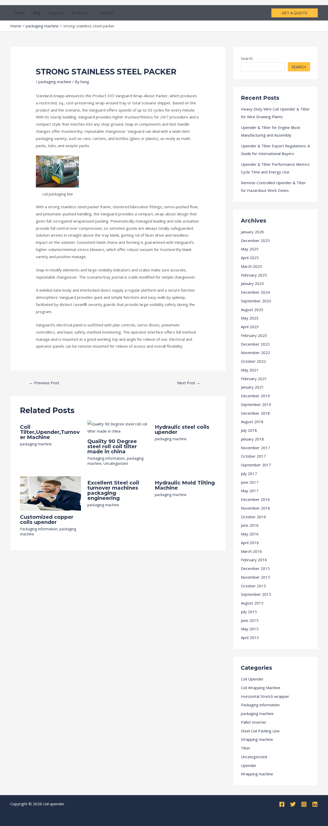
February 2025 (254, 275)
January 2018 (252, 439)
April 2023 (250, 326)
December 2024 (255, 292)
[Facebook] (282, 804)
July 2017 (249, 473)
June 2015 (250, 620)
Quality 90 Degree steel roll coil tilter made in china (112, 446)
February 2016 (254, 559)
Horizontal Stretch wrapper (265, 696)
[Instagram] (304, 804)
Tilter (245, 748)
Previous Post (44, 382)
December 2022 (255, 344)
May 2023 (250, 318)
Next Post (188, 382)
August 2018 (252, 421)
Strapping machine (257, 739)
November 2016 (255, 508)
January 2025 (252, 283)
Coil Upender (252, 678)
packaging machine (54, 81)
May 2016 (250, 533)
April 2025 (250, 257)
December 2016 (255, 499)
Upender (249, 765)
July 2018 (249, 430)
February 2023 (254, 335)
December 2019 (255, 395)
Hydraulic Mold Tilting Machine (185, 485)
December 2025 (255, 240)
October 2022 (253, 361)
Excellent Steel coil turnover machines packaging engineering (113, 490)
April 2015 (250, 637)
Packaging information (106, 458)
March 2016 (251, 551)
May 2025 (250, 248)
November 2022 (255, 352)
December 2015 (255, 568)
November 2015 (255, 577)
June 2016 (250, 525)
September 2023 (256, 300)
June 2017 (250, 482)
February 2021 (254, 378)
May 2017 (250, 490)
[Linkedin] (315, 804)
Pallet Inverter (253, 722)
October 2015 (253, 585)
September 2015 (256, 594)
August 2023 (252, 309)
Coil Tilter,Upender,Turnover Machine (50, 432)
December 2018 (255, 413)
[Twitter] (293, 804)
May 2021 (250, 369)
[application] (89, 12)
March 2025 (251, 266)
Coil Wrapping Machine (260, 687)
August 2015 (252, 602)
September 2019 (256, 404)
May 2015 (250, 628)
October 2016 (253, 516)
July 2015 (249, 611)
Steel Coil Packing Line (260, 730)
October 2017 (253, 456)
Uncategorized (116, 463)
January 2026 (252, 231)
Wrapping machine (257, 773)
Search (247, 58)
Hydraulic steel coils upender (182, 429)
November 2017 (255, 447)
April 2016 (250, 542)
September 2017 (256, 464)
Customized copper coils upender (46, 519)
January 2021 (252, 387)
